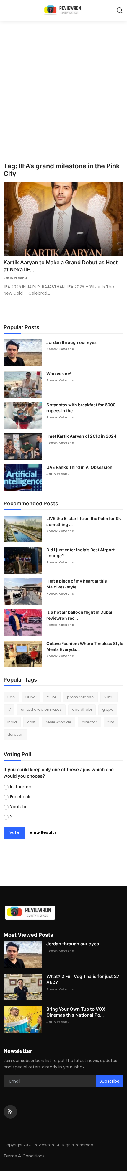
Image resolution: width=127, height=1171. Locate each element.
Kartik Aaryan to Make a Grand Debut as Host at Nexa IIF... (61, 266)
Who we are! (58, 373)
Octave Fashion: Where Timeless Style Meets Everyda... (84, 646)
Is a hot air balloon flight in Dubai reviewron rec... (79, 615)
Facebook (20, 797)
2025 (109, 697)
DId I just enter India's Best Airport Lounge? (80, 552)
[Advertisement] (63, 95)
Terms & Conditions (24, 1156)
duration (15, 734)
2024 (52, 697)
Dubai (31, 697)
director (89, 722)
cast (31, 722)
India (12, 722)
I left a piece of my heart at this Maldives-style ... (76, 583)
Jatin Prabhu (15, 278)
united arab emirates (41, 709)
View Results (43, 832)
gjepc (107, 709)
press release (80, 697)
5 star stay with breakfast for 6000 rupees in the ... (80, 407)
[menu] (7, 10)
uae (11, 697)
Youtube (19, 807)
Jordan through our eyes (71, 342)
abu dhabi (82, 709)
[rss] (10, 1112)
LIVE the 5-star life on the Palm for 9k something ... (83, 521)
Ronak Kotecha (60, 349)
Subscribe (110, 1081)
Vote (14, 832)
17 (9, 709)
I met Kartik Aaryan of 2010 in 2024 (81, 435)
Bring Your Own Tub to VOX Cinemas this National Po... (75, 1012)
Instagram (20, 787)
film (111, 722)
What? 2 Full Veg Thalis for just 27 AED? (82, 979)
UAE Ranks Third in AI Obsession (79, 467)
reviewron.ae (58, 722)
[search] (119, 10)
